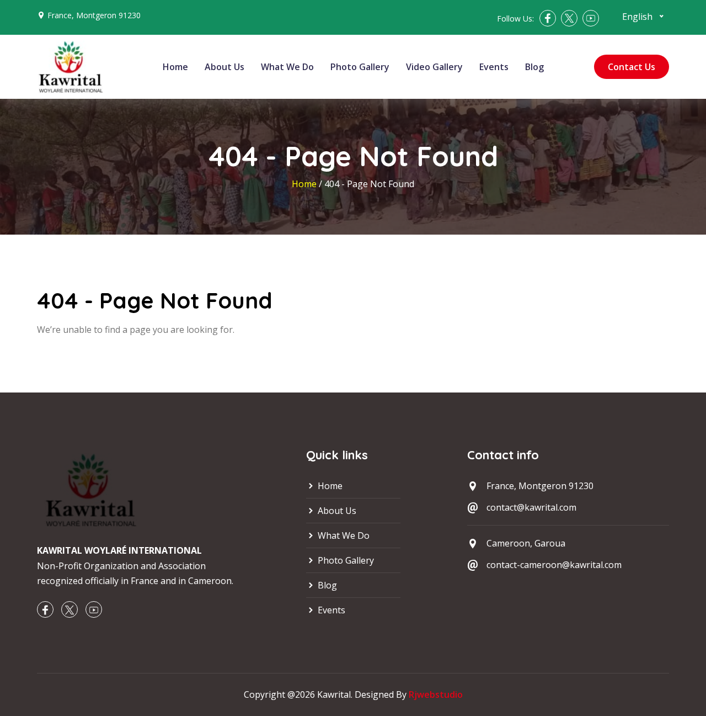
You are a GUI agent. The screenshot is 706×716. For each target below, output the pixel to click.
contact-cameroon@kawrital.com (554, 565)
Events (494, 67)
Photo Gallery (359, 67)
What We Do (287, 67)
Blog (534, 67)
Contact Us (631, 67)
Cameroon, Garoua (525, 543)
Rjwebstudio (436, 694)
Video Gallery (434, 67)
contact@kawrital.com (531, 507)
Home (175, 67)
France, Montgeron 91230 (94, 15)
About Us (224, 67)
